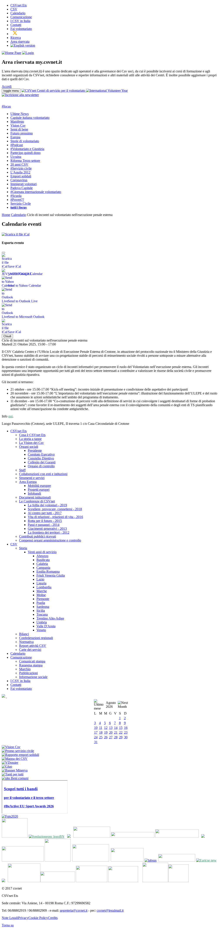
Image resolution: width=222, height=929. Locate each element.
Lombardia (43, 587)
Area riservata (19, 41)
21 (116, 732)
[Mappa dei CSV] (15, 759)
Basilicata (43, 560)
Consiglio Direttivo (41, 458)
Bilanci (24, 634)
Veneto (41, 630)
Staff (22, 470)
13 (111, 727)
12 (106, 727)
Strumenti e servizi (31, 478)
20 (111, 732)
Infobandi (34, 493)
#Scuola (15, 196)
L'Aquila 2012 (20, 172)
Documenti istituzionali (35, 497)
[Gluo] (7, 766)
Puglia (40, 603)
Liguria (41, 583)
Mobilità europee (39, 485)
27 (111, 737)
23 (125, 732)
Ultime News (19, 114)
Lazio (40, 579)
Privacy (23, 918)
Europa (15, 137)
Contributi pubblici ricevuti (37, 536)
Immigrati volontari (23, 184)
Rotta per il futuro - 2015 (45, 521)
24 (96, 737)
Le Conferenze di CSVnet (37, 501)
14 (116, 727)
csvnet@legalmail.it (110, 910)
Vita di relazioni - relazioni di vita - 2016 (55, 517)
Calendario (17, 13)
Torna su (8, 925)
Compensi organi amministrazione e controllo (50, 540)
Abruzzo (42, 556)
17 (96, 732)
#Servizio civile (21, 168)
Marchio (25, 669)
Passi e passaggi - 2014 (43, 525)
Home (6, 215)
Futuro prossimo (21, 133)
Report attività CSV (32, 646)
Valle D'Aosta (46, 626)
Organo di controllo (41, 466)
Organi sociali (28, 446)
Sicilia (40, 610)
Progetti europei (38, 489)
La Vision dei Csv (31, 443)
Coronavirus (18, 180)
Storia (23, 548)
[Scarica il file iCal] (15, 233)
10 (96, 727)
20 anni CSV (19, 164)
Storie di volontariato (24, 141)
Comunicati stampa (32, 661)
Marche (41, 591)
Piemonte (42, 599)
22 (120, 732)
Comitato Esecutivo (41, 454)
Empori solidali (20, 176)
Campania (43, 567)
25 (101, 737)
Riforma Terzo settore (25, 160)
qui (10, 416)
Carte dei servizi (30, 649)
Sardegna (42, 606)
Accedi (6, 86)
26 (106, 737)
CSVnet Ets (18, 5)
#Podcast (16, 145)
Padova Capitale (21, 188)
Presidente (35, 450)
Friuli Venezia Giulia (50, 575)
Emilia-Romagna (48, 571)
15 (120, 727)
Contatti (15, 25)
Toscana (42, 614)
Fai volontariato (21, 29)
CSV (13, 9)
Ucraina (15, 157)
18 (101, 732)
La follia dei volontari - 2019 (47, 505)
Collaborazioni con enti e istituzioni (43, 474)
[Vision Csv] (11, 747)
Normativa (26, 642)
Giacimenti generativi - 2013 (47, 528)
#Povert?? (17, 199)
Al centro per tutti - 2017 (45, 513)
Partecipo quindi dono (25, 153)
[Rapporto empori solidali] (20, 755)
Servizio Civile (20, 203)
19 (106, 732)
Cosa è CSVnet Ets (32, 435)
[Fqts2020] (10, 816)
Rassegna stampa (30, 665)
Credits (53, 918)
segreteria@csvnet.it (73, 910)
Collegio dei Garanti (42, 462)
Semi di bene (19, 129)
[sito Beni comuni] (15, 778)
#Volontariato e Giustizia (27, 149)
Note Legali (10, 918)
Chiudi (7, 336)
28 (116, 737)
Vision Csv (18, 125)
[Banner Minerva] (15, 770)
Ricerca (15, 37)
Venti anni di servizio (42, 552)
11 (100, 727)
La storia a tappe (30, 439)
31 (96, 742)
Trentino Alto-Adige (50, 618)
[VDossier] (10, 762)
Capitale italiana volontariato (29, 117)
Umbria (41, 622)
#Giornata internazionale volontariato (35, 192)
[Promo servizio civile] (18, 751)
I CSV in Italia (20, 21)
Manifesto (17, 121)
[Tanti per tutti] (12, 774)
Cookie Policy (38, 918)
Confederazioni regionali (36, 638)
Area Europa (28, 482)
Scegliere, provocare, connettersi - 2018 (55, 509)
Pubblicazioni (28, 673)
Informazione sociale (33, 677)
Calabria (42, 564)
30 (125, 737)
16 (125, 727)
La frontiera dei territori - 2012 (48, 532)
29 (120, 737)
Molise (41, 595)
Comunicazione (21, 17)
